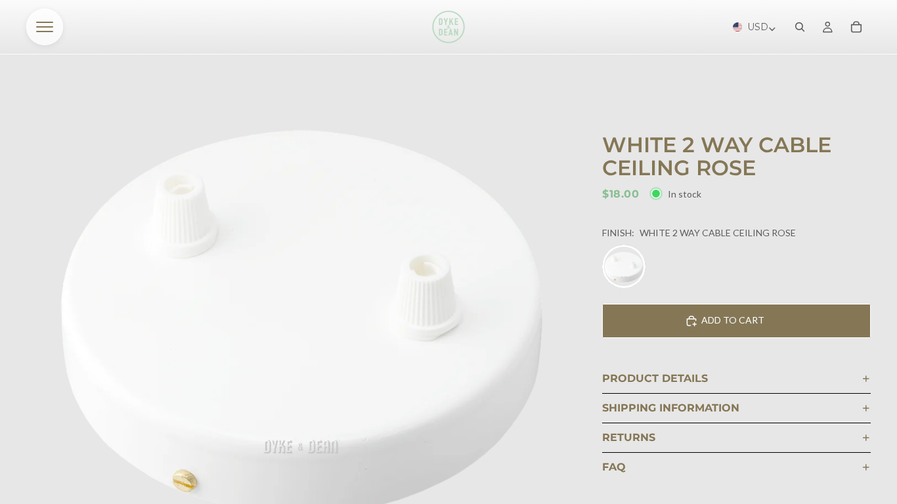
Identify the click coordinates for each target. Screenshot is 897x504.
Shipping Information (670, 408)
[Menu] (44, 27)
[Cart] (856, 26)
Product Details (655, 378)
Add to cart (732, 320)
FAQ (614, 467)
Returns (628, 437)
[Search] (799, 26)
